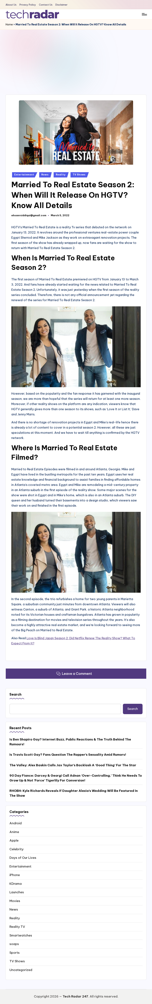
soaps (14, 944)
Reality (60, 174)
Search (15, 694)
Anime (14, 832)
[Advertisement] (76, 57)
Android (15, 823)
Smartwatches (20, 935)
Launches (16, 892)
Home (9, 24)
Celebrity (16, 849)
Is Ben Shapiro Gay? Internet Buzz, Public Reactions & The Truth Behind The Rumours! (70, 741)
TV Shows (79, 174)
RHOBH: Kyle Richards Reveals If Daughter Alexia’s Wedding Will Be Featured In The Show (73, 793)
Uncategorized (20, 970)
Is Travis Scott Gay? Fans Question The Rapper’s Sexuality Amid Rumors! (67, 755)
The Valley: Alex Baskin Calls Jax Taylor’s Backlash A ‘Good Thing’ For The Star (72, 765)
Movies (14, 901)
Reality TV (17, 927)
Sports (14, 953)
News (44, 174)
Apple (14, 840)
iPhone (14, 875)
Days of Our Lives (22, 858)
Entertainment (24, 174)
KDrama (15, 884)
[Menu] (144, 14)
